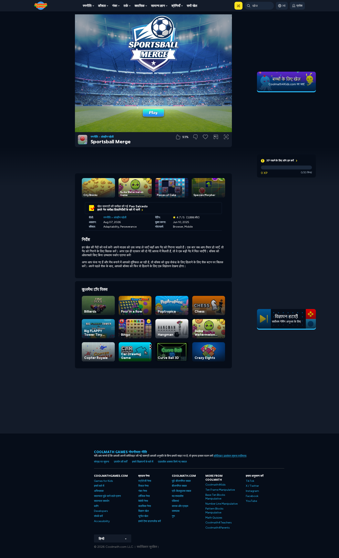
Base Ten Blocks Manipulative (215, 496)
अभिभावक (99, 491)
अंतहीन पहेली (107, 136)
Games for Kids (103, 481)
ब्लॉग (96, 506)
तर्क (126, 6)
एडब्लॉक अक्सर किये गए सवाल (172, 461)
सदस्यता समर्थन (101, 501)
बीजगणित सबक (179, 486)
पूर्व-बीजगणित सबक (181, 481)
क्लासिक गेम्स (144, 506)
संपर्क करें (98, 516)
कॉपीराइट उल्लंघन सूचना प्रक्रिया (230, 455)
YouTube (251, 501)
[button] (238, 6)
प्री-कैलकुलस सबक (181, 491)
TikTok (250, 481)
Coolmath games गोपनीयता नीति (120, 452)
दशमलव (176, 511)
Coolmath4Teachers (218, 522)
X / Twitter (252, 486)
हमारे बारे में (99, 486)
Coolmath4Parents (217, 527)
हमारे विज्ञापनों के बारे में (142, 461)
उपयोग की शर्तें (120, 461)
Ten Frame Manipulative (220, 489)
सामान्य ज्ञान (158, 6)
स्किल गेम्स (143, 486)
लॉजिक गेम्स (144, 496)
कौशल (102, 6)
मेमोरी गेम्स (143, 501)
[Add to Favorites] (205, 136)
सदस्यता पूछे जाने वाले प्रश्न (107, 496)
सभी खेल (192, 6)
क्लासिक (140, 6)
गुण (173, 516)
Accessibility (102, 521)
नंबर (114, 6)
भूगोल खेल (143, 516)
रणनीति (87, 6)
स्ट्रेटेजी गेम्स (144, 481)
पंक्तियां (175, 501)
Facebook (252, 496)
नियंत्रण (216, 143)
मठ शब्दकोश (177, 496)
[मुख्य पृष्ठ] (40, 5)
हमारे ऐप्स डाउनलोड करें (149, 521)
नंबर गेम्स (142, 491)
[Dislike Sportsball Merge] (195, 137)
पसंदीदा (205, 143)
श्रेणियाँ (175, 6)
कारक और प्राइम (180, 506)
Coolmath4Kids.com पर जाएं (286, 84)
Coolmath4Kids (215, 484)
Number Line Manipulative (221, 503)
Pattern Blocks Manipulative (214, 510)
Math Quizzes (213, 517)
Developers (101, 511)
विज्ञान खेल (143, 511)
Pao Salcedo (138, 206)
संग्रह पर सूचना (101, 461)
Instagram (252, 491)
